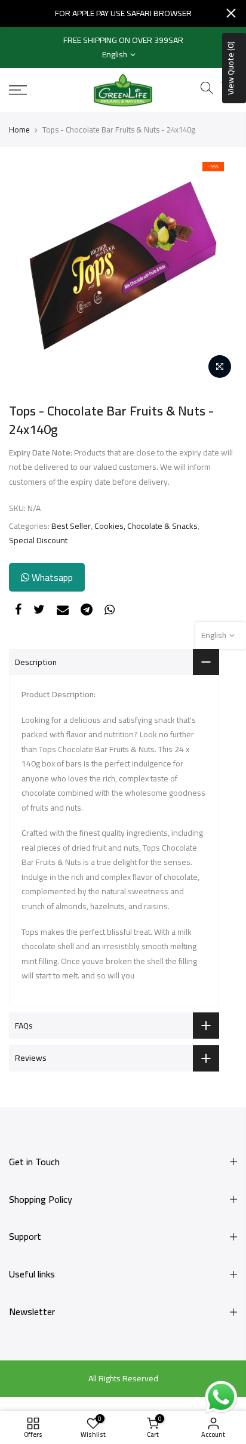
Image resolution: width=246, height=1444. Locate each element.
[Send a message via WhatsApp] (221, 1397)
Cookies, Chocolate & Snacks (146, 526)
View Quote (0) (230, 68)
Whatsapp (51, 577)
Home (19, 129)
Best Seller (71, 526)
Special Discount (38, 540)
